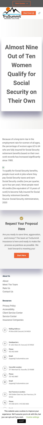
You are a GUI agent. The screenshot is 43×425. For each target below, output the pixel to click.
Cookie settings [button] (32, 417)
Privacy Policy (9, 305)
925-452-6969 (13, 352)
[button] (21, 255)
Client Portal (27, 13)
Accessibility (8, 309)
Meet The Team (10, 284)
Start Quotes (20, 3)
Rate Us (6, 288)
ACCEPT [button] (21, 421)
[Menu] (39, 13)
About (5, 281)
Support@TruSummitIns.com (19, 358)
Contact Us (8, 291)
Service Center (10, 316)
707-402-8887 (13, 376)
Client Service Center (13, 312)
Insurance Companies (13, 320)
